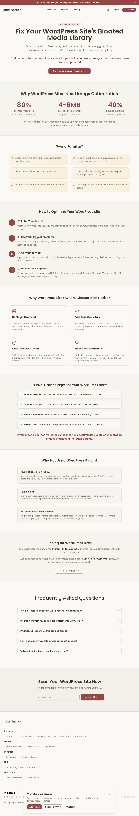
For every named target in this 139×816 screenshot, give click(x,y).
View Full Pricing (67, 570)
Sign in (116, 10)
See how (96, 2)
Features (49, 10)
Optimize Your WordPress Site (67, 71)
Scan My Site (90, 697)
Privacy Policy (33, 801)
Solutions (64, 10)
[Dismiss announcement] (135, 3)
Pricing (77, 10)
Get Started (129, 10)
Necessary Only (53, 807)
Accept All (34, 807)
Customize (71, 807)
